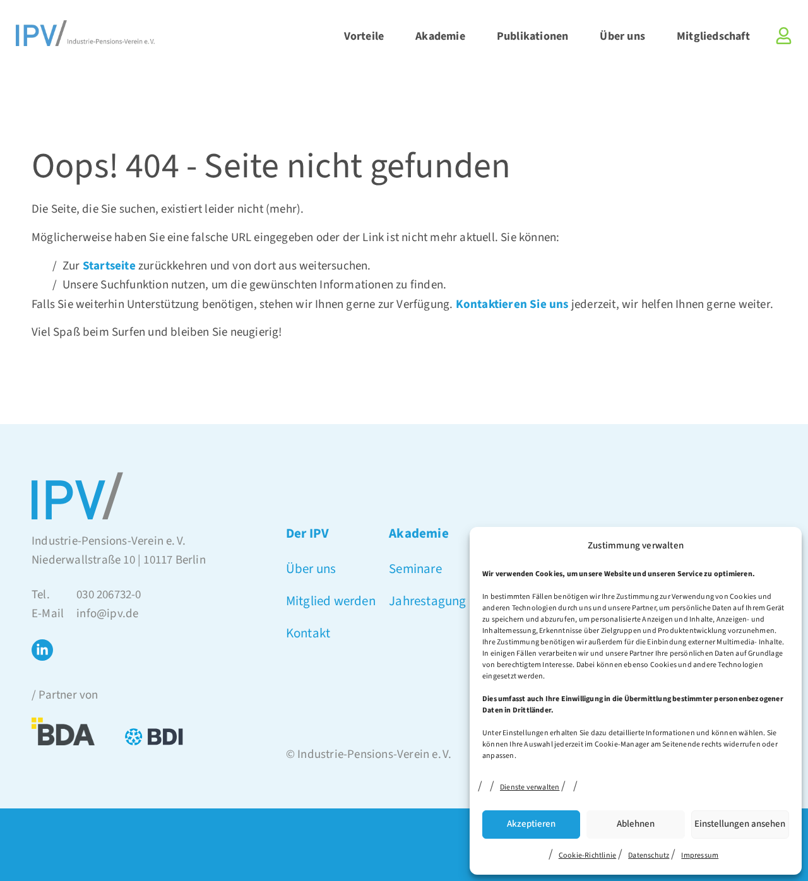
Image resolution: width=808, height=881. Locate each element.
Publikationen (533, 36)
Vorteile (364, 36)
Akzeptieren (531, 824)
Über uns (622, 36)
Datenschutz (648, 855)
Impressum (699, 855)
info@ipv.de (107, 613)
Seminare (415, 568)
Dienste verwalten (529, 787)
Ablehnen (636, 824)
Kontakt (308, 633)
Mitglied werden (331, 600)
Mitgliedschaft (713, 36)
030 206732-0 (108, 594)
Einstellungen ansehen (739, 824)
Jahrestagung (427, 600)
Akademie (440, 36)
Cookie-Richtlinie (587, 855)
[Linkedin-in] (42, 650)
